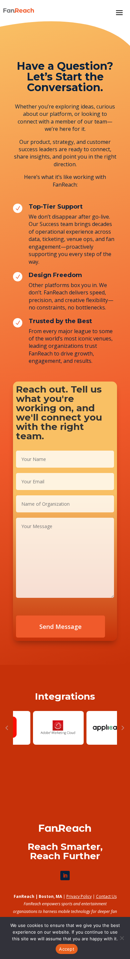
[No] (121, 938)
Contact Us (106, 896)
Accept (66, 949)
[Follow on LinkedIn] (65, 875)
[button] (6, 728)
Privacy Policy (79, 896)
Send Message (60, 627)
